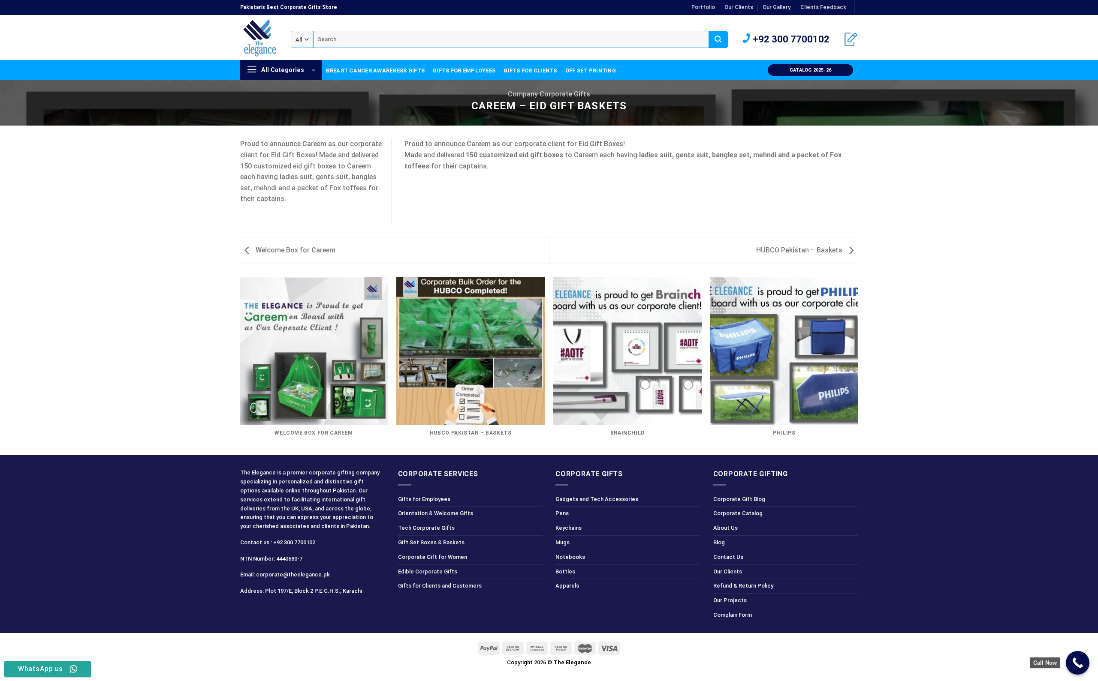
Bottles (565, 571)
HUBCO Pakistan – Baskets (800, 250)
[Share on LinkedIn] (245, 224)
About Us (725, 528)
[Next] (857, 365)
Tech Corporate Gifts (426, 528)
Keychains (568, 528)
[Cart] (851, 39)
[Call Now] (1077, 663)
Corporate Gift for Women (432, 557)
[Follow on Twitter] (278, 610)
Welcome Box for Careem (294, 250)
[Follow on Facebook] (248, 610)
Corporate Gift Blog (739, 499)
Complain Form (732, 615)
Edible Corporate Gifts (427, 571)
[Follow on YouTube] (309, 610)
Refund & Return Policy (743, 585)
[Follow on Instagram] (263, 610)
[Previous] (240, 365)
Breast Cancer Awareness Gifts (375, 70)
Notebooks (570, 557)
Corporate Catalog (738, 513)
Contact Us (728, 557)
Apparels (567, 585)
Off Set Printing (590, 70)
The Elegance (572, 662)
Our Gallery (776, 7)
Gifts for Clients (530, 70)
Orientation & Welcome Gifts (435, 513)
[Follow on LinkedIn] (862, 11)
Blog (719, 542)
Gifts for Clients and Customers (440, 585)
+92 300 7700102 (790, 39)
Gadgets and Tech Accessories (596, 499)
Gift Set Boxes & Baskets (431, 542)
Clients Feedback (823, 7)
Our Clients (738, 7)
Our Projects (730, 600)
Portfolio (703, 7)
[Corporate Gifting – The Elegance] (259, 38)
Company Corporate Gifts (549, 94)
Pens (562, 513)
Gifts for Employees (464, 70)
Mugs (562, 542)
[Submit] (718, 39)
